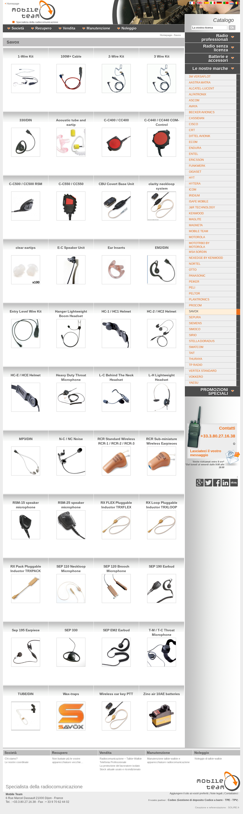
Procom (195, 305)
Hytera (195, 183)
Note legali (216, 793)
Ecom (193, 142)
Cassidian (196, 118)
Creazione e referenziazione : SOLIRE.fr (217, 807)
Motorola (197, 237)
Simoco (194, 329)
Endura (195, 148)
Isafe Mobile (198, 201)
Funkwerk (197, 165)
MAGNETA (196, 225)
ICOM (192, 189)
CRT (192, 130)
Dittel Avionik (199, 136)
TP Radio (195, 365)
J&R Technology (202, 207)
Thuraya (195, 359)
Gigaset (195, 171)
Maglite (195, 219)
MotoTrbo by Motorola (199, 245)
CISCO (193, 124)
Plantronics (199, 299)
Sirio (192, 335)
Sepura (195, 317)
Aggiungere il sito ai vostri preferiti (189, 793)
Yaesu (193, 382)
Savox (177, 35)
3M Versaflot (199, 76)
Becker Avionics (202, 112)
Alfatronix (197, 94)
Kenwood (196, 213)
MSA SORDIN (198, 252)
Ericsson (196, 160)
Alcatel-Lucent (201, 88)
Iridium (194, 195)
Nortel (195, 263)
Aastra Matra (199, 82)
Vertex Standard (203, 371)
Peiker (194, 281)
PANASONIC (197, 275)
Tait (192, 353)
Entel (193, 154)
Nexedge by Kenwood (206, 258)
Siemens (195, 323)
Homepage (166, 35)
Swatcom (196, 347)
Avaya (193, 106)
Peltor (194, 293)
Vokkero (196, 376)
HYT (192, 177)
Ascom (194, 100)
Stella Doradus (202, 341)
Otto (192, 269)
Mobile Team (198, 231)
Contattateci (231, 793)
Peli (192, 287)
